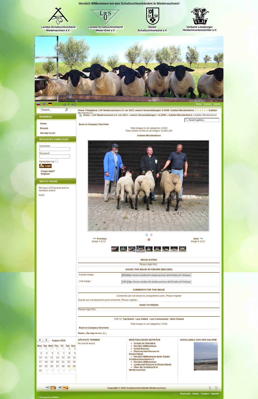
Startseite (185, 393)
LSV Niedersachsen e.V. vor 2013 (116, 110)
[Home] (80, 115)
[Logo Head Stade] (152, 20)
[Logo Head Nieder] (58, 20)
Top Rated (128, 319)
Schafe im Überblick (144, 343)
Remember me (47, 161)
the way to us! (47, 133)
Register (45, 174)
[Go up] (216, 388)
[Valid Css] (63, 388)
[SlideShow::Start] (146, 235)
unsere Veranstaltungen (148, 110)
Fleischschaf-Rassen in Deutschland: (144, 352)
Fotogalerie (91, 110)
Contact (208, 104)
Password (44, 153)
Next (196, 238)
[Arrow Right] (201, 238)
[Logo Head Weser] (105, 20)
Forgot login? (48, 171)
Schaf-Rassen (141, 348)
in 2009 (165, 110)
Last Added (142, 319)
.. (177, 393)
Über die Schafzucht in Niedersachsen (143, 368)
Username (44, 146)
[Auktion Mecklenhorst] (115, 251)
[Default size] (69, 104)
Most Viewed (177, 319)
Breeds (44, 128)
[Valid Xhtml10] (51, 388)
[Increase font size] (74, 104)
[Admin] (210, 388)
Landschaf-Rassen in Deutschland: (152, 364)
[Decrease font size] (65, 104)
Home (199, 104)
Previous (102, 238)
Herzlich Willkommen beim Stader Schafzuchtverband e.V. (149, 358)
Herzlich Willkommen (145, 346)
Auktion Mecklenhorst (182, 110)
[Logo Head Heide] (199, 20)
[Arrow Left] (94, 238)
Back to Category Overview (94, 124)
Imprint (217, 104)
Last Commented (159, 319)
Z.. (104, 333)
